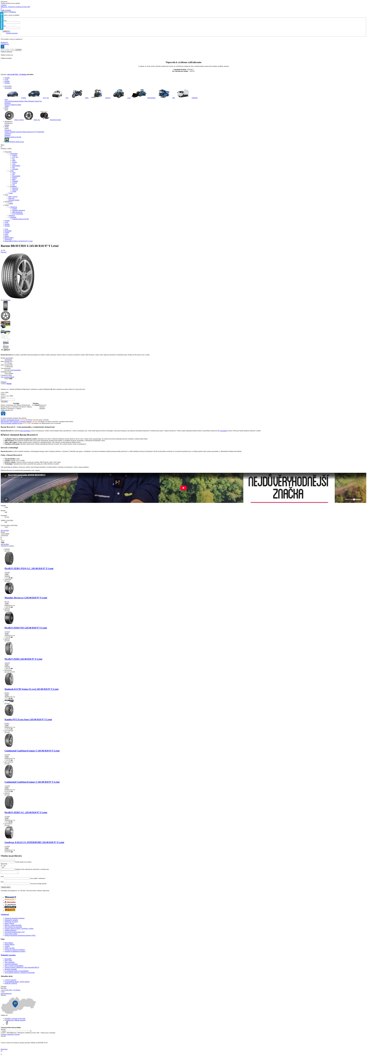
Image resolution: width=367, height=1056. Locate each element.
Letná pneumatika (15, 370)
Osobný (7, 132)
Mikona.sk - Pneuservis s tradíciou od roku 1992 (15, 7)
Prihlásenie (12, 12)
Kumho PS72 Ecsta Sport (28, 719)
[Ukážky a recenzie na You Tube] (15, 1018)
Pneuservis (8, 130)
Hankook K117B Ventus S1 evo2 (32, 689)
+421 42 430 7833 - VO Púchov (17, 74)
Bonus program (9, 923)
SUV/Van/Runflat (38, 132)
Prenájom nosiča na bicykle (13, 137)
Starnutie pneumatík (11, 969)
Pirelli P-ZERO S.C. (26, 812)
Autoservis (8, 133)
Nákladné (194, 98)
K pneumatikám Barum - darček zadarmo (17, 981)
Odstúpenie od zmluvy (11, 921)
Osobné (23, 98)
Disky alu (36, 120)
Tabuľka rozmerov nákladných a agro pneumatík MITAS (22, 967)
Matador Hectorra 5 (26, 597)
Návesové (8, 104)
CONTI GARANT (10, 980)
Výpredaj (3, 5)
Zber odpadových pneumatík (13, 927)
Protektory (8, 103)
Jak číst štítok (5, 530)
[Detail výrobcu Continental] (10, 900)
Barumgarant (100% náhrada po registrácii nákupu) (16, 421)
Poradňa (7, 78)
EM (173, 98)
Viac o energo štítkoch (7, 377)
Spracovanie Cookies (11, 933)
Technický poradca (8, 955)
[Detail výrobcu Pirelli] (10, 911)
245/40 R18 (8, 360)
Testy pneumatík (10, 962)
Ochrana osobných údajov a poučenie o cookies (19, 928)
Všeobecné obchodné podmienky (15, 918)
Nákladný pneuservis (16, 132)
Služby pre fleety (10, 948)
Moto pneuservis (28, 132)
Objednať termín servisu (16, 142)
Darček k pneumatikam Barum (10, 420)
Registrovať (4, 42)
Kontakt (7, 81)
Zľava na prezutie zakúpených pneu (11, 423)
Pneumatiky (8, 88)
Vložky (7, 106)
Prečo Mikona (9, 943)
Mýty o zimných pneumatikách (14, 965)
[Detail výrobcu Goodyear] (10, 907)
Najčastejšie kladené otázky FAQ (15, 932)
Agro (129, 98)
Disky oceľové (19, 120)
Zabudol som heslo (12, 33)
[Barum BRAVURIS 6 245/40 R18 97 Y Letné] (18, 298)
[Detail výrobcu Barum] (10, 897)
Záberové (14, 104)
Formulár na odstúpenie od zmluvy (15, 951)
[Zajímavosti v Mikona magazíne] (15, 1020)
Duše (6, 99)
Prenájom (7, 135)
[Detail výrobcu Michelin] (10, 905)
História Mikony (10, 944)
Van (67, 98)
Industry (108, 98)
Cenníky (7, 946)
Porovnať (3, 252)
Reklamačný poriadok (11, 920)
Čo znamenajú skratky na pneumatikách (17, 971)
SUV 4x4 (46, 98)
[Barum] (3, 382)
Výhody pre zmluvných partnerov (15, 949)
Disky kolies (8, 960)
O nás (6, 79)
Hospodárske (151, 98)
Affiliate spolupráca (10, 930)
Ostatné (7, 125)
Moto (87, 98)
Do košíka (4, 401)
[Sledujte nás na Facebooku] (7, 1024)
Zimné (19, 104)
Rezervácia (4, 1049)
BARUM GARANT (11, 983)
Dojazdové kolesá (55, 120)
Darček (8, 300)
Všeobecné (5, 914)
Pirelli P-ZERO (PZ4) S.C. (29, 568)
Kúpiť (6, 574)
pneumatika (223, 431)
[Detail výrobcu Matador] (10, 902)
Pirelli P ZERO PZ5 (26, 627)
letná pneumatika (25, 431)
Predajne (7, 83)
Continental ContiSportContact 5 (32, 750)
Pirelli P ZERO (23, 659)
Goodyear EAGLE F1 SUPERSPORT (34, 842)
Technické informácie (11, 964)
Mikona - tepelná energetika (13, 925)
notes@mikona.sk (6, 993)
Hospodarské (15, 101)
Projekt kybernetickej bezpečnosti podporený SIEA (20, 935)
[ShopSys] (10, 1034)
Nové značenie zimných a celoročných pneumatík (20, 972)
